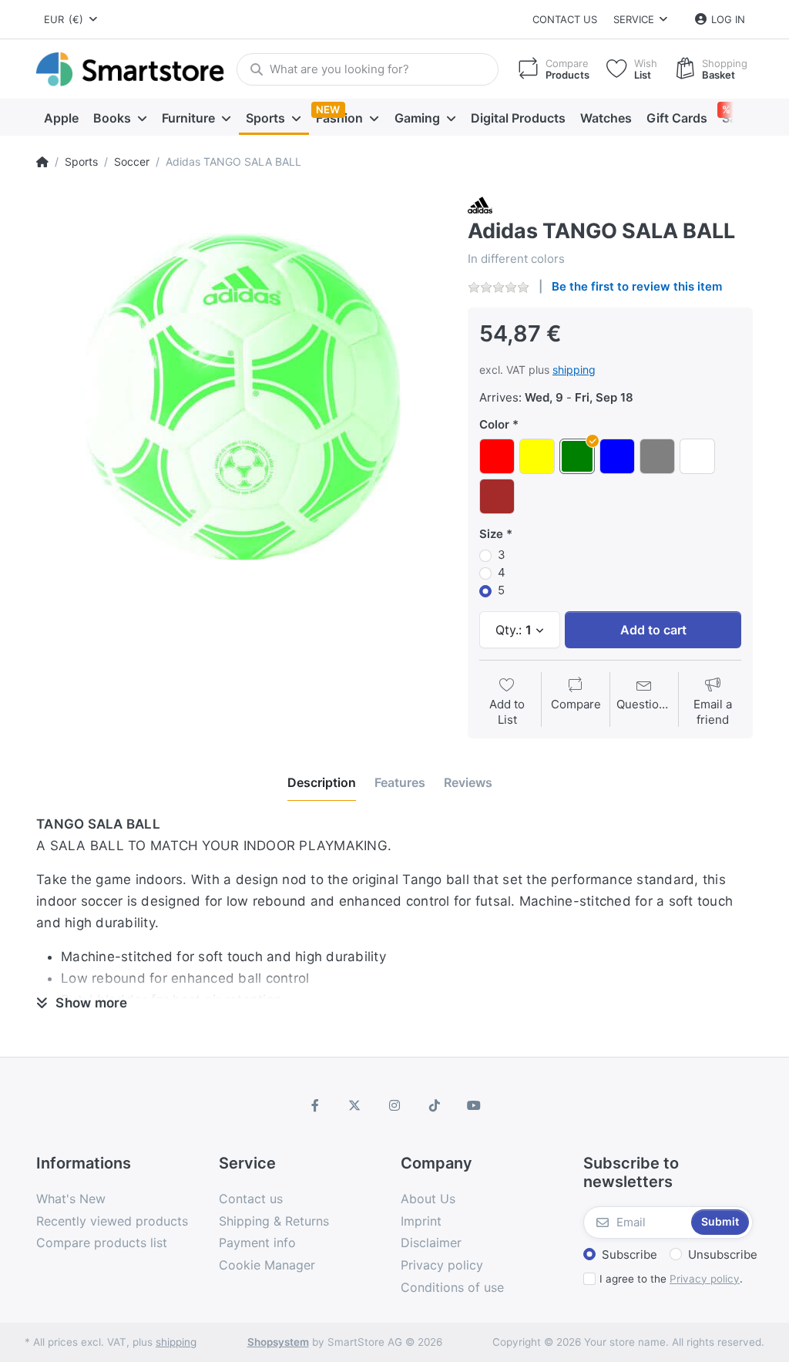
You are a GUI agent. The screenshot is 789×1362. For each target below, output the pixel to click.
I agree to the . (671, 1279)
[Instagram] (394, 1105)
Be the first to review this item (637, 286)
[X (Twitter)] (355, 1105)
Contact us (564, 19)
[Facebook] (315, 1105)
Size (491, 533)
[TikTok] (435, 1105)
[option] (240, 397)
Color (494, 424)
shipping (574, 369)
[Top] (42, 162)
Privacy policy (705, 1279)
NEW (328, 109)
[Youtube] (474, 1105)
